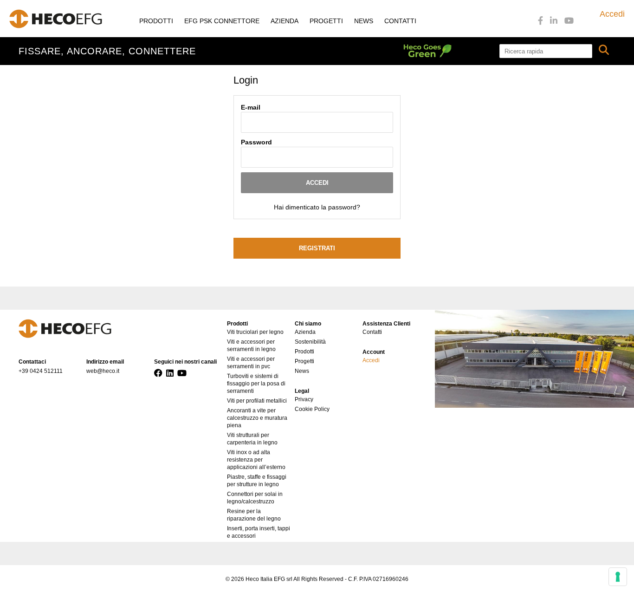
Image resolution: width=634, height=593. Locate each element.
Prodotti (156, 21)
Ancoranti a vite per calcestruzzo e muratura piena (257, 418)
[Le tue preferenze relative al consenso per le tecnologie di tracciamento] (618, 577)
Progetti (326, 21)
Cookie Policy (312, 409)
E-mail (250, 107)
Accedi (612, 14)
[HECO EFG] (55, 19)
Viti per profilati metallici (257, 401)
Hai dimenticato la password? (317, 207)
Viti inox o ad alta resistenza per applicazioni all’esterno (256, 459)
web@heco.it (102, 371)
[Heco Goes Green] (451, 51)
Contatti (400, 21)
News (363, 21)
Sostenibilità (310, 342)
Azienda (284, 21)
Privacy (304, 399)
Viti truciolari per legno (255, 332)
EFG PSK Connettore (221, 21)
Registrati (317, 248)
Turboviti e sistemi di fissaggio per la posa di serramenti (256, 383)
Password (256, 142)
